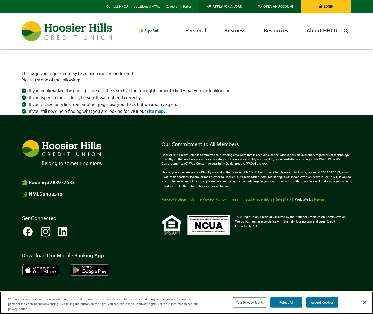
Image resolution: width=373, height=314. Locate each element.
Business (234, 30)
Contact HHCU (117, 6)
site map (155, 111)
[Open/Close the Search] (345, 31)
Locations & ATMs (147, 6)
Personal (195, 30)
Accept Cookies (322, 302)
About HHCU (322, 30)
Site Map (283, 199)
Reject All (286, 302)
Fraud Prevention (257, 199)
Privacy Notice (174, 199)
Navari (319, 199)
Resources (276, 30)
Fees (234, 199)
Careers (171, 6)
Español (151, 30)
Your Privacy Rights (250, 302)
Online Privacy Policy (208, 199)
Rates (187, 6)
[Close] (364, 302)
